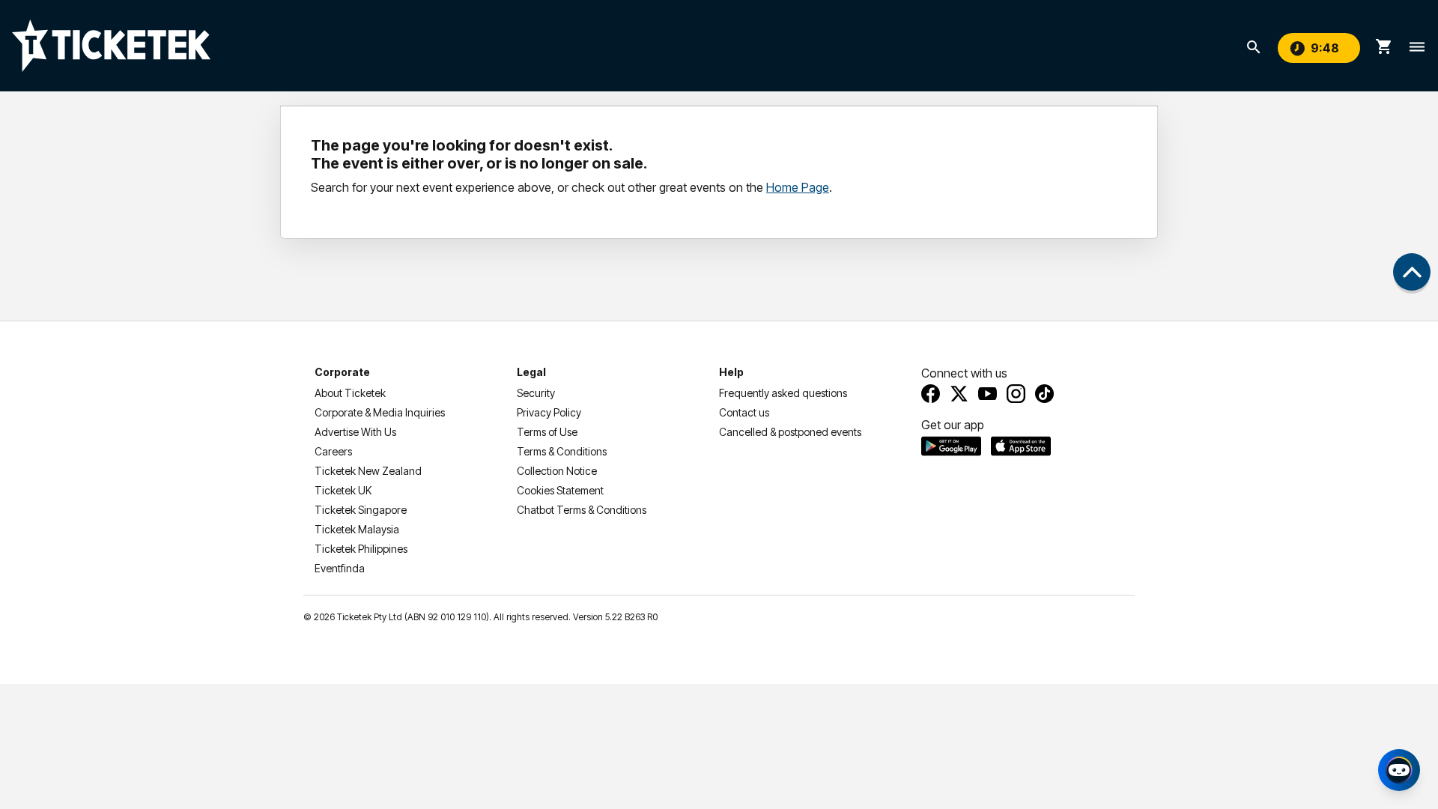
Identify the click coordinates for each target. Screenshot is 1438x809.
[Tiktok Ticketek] (1044, 393)
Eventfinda (340, 568)
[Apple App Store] (1021, 445)
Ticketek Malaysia (357, 529)
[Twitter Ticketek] (959, 393)
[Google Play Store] (951, 445)
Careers (333, 451)
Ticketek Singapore (361, 509)
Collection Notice (557, 470)
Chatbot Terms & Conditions (581, 509)
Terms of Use (547, 431)
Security (536, 393)
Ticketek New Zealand (368, 470)
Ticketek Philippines (361, 548)
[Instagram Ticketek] (1016, 393)
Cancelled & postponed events (790, 431)
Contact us (744, 412)
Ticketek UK (343, 490)
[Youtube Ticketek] (987, 393)
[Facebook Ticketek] (930, 393)
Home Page (797, 187)
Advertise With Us (355, 431)
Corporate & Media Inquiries (380, 412)
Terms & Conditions (562, 451)
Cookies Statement (560, 490)
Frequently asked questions (783, 393)
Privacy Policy (549, 412)
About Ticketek (350, 393)
